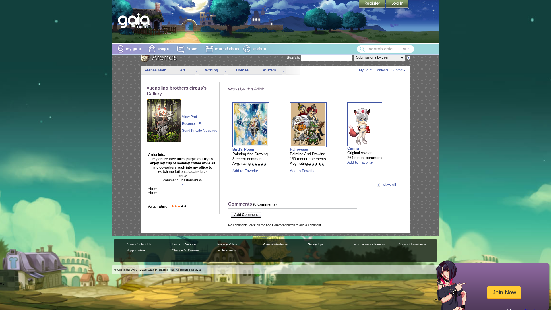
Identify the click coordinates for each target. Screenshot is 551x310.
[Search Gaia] (362, 49)
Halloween (299, 149)
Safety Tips (316, 244)
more (197, 70)
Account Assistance (412, 244)
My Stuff (365, 70)
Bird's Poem (243, 149)
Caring (353, 148)
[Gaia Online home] (135, 20)
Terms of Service (184, 244)
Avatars (269, 70)
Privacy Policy (227, 244)
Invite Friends (226, 250)
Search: (293, 58)
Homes (242, 70)
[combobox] (385, 49)
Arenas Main (155, 70)
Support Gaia (136, 250)
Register (372, 4)
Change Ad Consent (186, 250)
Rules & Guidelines (276, 244)
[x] (182, 185)
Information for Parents (369, 244)
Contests (381, 70)
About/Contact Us (139, 244)
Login (397, 4)
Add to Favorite (245, 171)
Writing (211, 70)
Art (182, 70)
